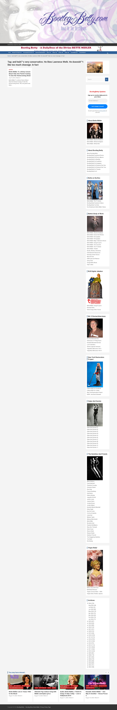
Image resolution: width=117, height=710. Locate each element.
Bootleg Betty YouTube (93, 205)
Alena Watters (90, 481)
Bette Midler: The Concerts (94, 244)
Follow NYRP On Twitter (93, 390)
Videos (54, 52)
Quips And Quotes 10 (92, 445)
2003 (90, 665)
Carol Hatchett (91, 483)
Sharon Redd (90, 531)
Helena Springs (91, 495)
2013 (90, 645)
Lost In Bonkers (91, 344)
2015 (90, 641)
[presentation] (106, 672)
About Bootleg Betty (92, 153)
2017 (90, 637)
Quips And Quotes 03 (92, 431)
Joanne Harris (90, 501)
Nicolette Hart (90, 523)
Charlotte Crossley (92, 485)
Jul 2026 (91, 607)
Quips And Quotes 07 (92, 439)
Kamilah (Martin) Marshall (93, 507)
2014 (90, 643)
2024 (90, 623)
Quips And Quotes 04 (92, 433)
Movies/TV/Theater (16, 52)
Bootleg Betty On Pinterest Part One (96, 165)
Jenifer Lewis (90, 499)
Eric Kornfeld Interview (93, 338)
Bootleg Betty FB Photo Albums (95, 157)
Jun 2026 (91, 609)
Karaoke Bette (90, 307)
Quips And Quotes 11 (92, 447)
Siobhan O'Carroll (91, 535)
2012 (90, 647)
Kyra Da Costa (90, 511)
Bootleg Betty (20, 707)
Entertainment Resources (93, 252)
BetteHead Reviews (92, 589)
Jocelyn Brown (91, 503)
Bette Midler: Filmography (93, 238)
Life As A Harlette (91, 513)
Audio (10, 685)
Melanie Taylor (90, 517)
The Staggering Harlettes (93, 537)
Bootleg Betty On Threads (93, 169)
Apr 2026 (91, 613)
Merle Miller (90, 521)
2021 (90, 629)
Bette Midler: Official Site (93, 143)
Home (9, 52)
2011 (90, 649)
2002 (90, 667)
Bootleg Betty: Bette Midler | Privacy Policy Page (38, 707)
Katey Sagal (90, 509)
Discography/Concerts (27, 52)
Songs (28, 685)
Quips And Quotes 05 (92, 435)
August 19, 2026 (13, 695)
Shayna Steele (90, 533)
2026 (90, 603)
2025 (90, 621)
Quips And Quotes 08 (92, 441)
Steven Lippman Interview (93, 346)
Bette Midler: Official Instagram (95, 141)
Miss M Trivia (90, 256)
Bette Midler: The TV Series (94, 201)
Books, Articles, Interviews (94, 250)
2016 (90, 639)
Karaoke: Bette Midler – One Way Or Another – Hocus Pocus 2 (97, 693)
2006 (90, 659)
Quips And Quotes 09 (92, 443)
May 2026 (91, 611)
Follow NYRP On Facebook (94, 388)
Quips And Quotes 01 (92, 427)
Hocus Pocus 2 (103, 685)
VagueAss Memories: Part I (94, 348)
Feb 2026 (91, 617)
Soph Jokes (90, 264)
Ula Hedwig (90, 541)
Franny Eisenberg (91, 491)
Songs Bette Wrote (92, 262)
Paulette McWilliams (92, 525)
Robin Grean (90, 529)
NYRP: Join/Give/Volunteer (94, 394)
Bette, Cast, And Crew (92, 587)
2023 (90, 625)
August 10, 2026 (90, 697)
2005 (90, 661)
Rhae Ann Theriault (92, 527)
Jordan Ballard (90, 505)
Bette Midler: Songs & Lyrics (94, 242)
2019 (90, 633)
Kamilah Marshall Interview (94, 342)
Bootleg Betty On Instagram (94, 163)
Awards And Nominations (40, 52)
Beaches (67, 685)
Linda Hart (89, 515)
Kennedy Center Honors (93, 254)
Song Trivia (90, 260)
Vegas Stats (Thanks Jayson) (95, 593)
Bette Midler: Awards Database (95, 139)
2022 (90, 627)
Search (106, 79)
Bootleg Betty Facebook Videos (95, 203)
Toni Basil (89, 539)
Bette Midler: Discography (93, 236)
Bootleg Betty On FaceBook (94, 161)
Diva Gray (89, 489)
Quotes (11, 69)
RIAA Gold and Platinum (93, 258)
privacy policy (102, 110)
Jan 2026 (91, 619)
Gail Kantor (90, 493)
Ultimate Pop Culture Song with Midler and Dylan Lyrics (45, 693)
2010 (90, 651)
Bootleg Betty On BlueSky (93, 159)
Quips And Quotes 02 (92, 429)
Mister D (18, 77)
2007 (90, 657)
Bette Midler (17, 685)
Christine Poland (91, 487)
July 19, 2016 (12, 77)
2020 (90, 631)
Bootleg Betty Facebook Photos (95, 155)
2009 (90, 653)
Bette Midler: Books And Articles (95, 234)
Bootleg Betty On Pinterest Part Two (96, 167)
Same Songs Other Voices (94, 309)
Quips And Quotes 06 (92, 437)
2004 (90, 663)
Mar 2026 (91, 615)
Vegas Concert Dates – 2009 (94, 591)
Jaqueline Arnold (91, 497)
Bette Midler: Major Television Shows (96, 240)
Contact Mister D (82, 52)
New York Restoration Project (95, 392)
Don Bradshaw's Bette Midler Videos (96, 207)
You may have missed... (17, 672)
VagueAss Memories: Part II (94, 350)
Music (48, 52)
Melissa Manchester (92, 519)
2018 (90, 635)
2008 (90, 655)
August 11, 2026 (64, 697)
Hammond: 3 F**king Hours (94, 340)
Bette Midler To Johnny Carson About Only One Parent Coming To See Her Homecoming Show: (20, 74)
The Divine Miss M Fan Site (16, 687)
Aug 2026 (91, 605)
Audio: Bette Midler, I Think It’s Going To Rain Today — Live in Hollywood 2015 (70, 693)
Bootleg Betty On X (92, 171)
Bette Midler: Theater (92, 248)
